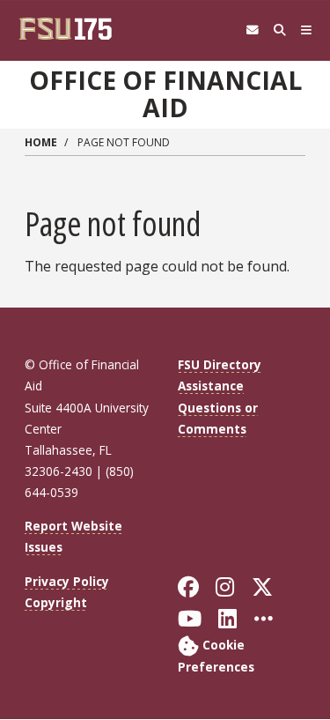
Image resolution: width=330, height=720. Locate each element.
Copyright (56, 602)
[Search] (279, 30)
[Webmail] (252, 30)
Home (41, 142)
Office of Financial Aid (165, 93)
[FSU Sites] (307, 30)
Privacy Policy (67, 581)
